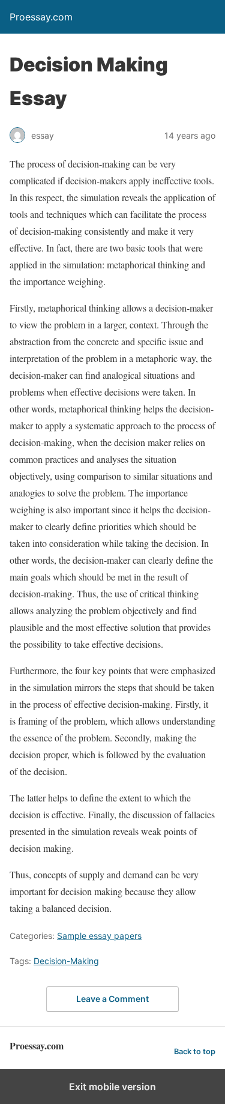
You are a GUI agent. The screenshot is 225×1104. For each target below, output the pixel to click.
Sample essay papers (99, 936)
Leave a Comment (112, 999)
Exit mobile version (112, 1087)
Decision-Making (66, 961)
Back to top (194, 1051)
